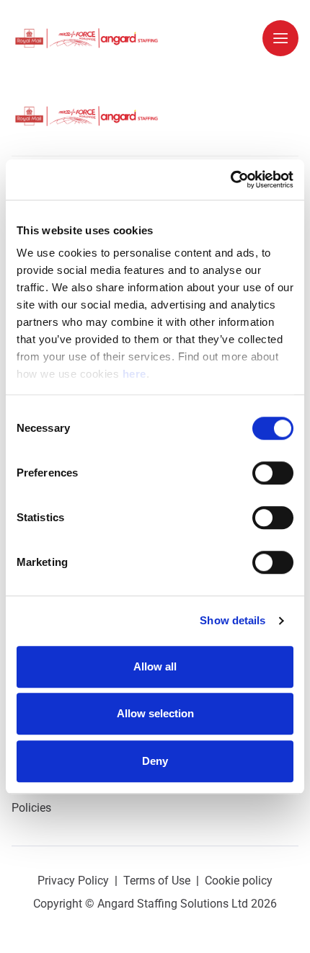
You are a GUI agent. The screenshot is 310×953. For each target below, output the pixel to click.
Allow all (155, 666)
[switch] (272, 472)
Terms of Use (156, 880)
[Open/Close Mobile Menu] (280, 38)
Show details (232, 620)
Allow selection (155, 713)
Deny (155, 761)
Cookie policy (239, 880)
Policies (31, 808)
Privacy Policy (73, 880)
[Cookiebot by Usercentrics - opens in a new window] (230, 179)
